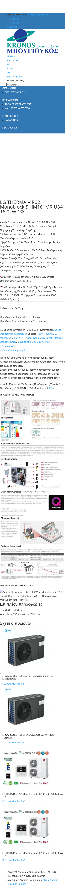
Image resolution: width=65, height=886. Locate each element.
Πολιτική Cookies (17, 883)
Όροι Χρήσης (51, 879)
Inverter (49, 333)
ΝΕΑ (8, 72)
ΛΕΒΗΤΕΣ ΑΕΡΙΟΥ (15, 92)
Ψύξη (47, 341)
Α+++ (22, 337)
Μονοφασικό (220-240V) (30, 341)
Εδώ (51, 388)
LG (56, 333)
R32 (15, 337)
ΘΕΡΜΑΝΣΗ (9, 88)
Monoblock (6, 337)
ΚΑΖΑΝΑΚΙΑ (11, 120)
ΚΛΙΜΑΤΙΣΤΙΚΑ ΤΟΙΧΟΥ (17, 108)
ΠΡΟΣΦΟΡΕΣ (9, 127)
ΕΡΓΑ (9, 64)
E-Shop (10, 68)
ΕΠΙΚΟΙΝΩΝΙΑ (14, 76)
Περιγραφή (8, 346)
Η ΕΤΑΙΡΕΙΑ (12, 60)
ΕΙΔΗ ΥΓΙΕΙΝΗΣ (10, 116)
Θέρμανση (47, 337)
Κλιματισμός (20, 333)
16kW (40, 333)
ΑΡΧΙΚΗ (10, 56)
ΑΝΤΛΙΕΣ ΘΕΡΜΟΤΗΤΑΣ (18, 104)
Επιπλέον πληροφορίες (14, 350)
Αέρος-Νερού (33, 337)
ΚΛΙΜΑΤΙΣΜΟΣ (10, 100)
